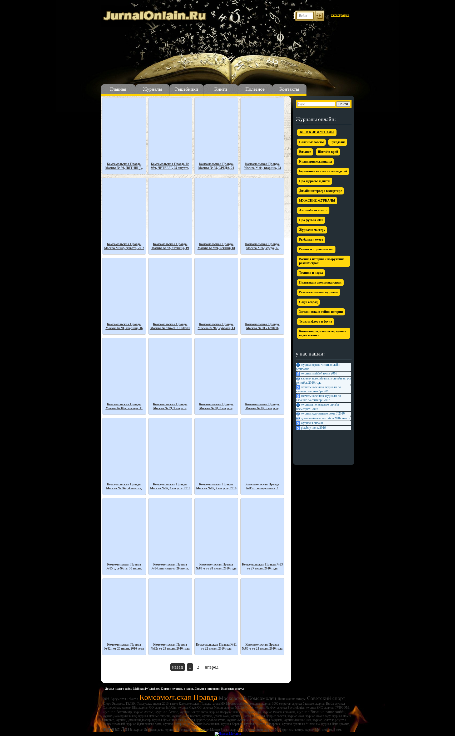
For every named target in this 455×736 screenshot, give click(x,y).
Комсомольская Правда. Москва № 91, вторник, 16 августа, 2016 (124, 326)
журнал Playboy (265, 707)
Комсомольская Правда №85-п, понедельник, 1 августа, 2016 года (262, 486)
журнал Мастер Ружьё (214, 730)
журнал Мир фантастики (246, 730)
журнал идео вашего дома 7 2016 (323, 413)
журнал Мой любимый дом (323, 730)
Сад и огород (308, 302)
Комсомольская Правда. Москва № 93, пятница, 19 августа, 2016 (170, 246)
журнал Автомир (117, 712)
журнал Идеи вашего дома (143, 724)
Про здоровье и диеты (314, 181)
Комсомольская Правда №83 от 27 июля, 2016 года (262, 566)
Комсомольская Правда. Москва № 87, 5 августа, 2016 (262, 406)
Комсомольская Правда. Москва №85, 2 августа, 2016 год (216, 486)
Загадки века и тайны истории (321, 312)
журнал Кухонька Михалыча (301, 724)
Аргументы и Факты (124, 699)
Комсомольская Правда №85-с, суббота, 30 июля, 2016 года (124, 566)
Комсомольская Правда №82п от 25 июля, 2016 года (124, 646)
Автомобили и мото (313, 210)
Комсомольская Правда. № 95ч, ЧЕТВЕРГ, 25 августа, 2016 (170, 166)
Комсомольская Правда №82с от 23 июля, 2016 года (170, 646)
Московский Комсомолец (247, 698)
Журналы (152, 89)
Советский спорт (326, 698)
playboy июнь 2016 (313, 428)
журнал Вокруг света (194, 712)
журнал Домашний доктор (133, 720)
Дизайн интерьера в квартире (320, 191)
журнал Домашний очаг (168, 720)
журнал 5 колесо (303, 703)
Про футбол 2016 (311, 220)
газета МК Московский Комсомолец (236, 703)
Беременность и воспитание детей (323, 171)
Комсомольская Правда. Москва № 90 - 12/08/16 (262, 326)
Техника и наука (311, 273)
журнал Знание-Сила (297, 720)
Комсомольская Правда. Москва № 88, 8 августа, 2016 (216, 406)
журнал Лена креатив (335, 724)
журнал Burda (324, 703)
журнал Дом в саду (318, 716)
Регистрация (340, 15)
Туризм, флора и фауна (315, 321)
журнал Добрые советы (270, 716)
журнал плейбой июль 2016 (319, 373)
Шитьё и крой (328, 152)
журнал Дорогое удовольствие (205, 720)
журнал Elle (129, 707)
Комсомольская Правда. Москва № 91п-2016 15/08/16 (170, 326)
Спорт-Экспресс (113, 703)
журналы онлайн (312, 423)
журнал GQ (146, 707)
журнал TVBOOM (336, 707)
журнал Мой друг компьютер (283, 730)
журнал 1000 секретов (276, 703)
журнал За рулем (271, 720)
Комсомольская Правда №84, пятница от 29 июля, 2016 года (170, 566)
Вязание (305, 152)
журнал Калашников (206, 724)
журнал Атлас (166, 712)
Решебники (186, 89)
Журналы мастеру (312, 230)
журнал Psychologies (290, 707)
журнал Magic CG (190, 707)
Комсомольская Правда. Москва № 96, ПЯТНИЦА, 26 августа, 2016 (124, 166)
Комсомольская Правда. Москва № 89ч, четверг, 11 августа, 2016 (124, 406)
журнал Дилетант (242, 716)
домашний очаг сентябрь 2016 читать (325, 418)
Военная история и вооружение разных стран (321, 261)
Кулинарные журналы (315, 161)
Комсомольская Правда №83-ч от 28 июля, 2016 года (216, 566)
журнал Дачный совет (186, 716)
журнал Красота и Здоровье (262, 724)
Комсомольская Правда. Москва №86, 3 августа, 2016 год (170, 486)
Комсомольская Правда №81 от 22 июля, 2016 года (216, 646)
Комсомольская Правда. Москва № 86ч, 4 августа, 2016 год (124, 486)
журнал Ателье (143, 712)
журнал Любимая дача (148, 730)
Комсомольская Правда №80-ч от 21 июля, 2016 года (262, 646)
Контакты (289, 89)
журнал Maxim (213, 707)
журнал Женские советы (243, 720)
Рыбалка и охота (311, 239)
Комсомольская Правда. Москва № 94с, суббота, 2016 (124, 246)
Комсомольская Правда (178, 697)
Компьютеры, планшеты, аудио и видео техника (322, 333)
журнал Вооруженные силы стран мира (235, 712)
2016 (106, 699)
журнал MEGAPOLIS (238, 707)
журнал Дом (296, 716)
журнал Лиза (117, 729)
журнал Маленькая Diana (181, 730)
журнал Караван (232, 724)
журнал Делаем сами (215, 716)
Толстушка (144, 703)
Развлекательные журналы (318, 292)
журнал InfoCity (165, 707)
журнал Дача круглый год (120, 716)
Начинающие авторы (291, 699)
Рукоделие (337, 142)
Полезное (255, 89)
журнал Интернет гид (177, 724)
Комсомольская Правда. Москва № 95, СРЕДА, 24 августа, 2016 (216, 166)
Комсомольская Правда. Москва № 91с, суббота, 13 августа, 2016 (216, 326)
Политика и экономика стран (320, 282)
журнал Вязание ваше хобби (321, 712)
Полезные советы (311, 142)
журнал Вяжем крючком (279, 712)
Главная (118, 89)
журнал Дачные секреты (154, 716)
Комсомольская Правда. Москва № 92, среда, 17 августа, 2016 (262, 246)
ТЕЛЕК (130, 703)
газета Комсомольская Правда (190, 703)
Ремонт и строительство (316, 249)
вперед (212, 667)
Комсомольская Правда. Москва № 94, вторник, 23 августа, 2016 (262, 166)
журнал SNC (314, 707)
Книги (220, 89)
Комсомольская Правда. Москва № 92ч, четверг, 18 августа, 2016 (216, 246)
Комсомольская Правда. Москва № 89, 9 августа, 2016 (170, 406)
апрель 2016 (161, 703)
